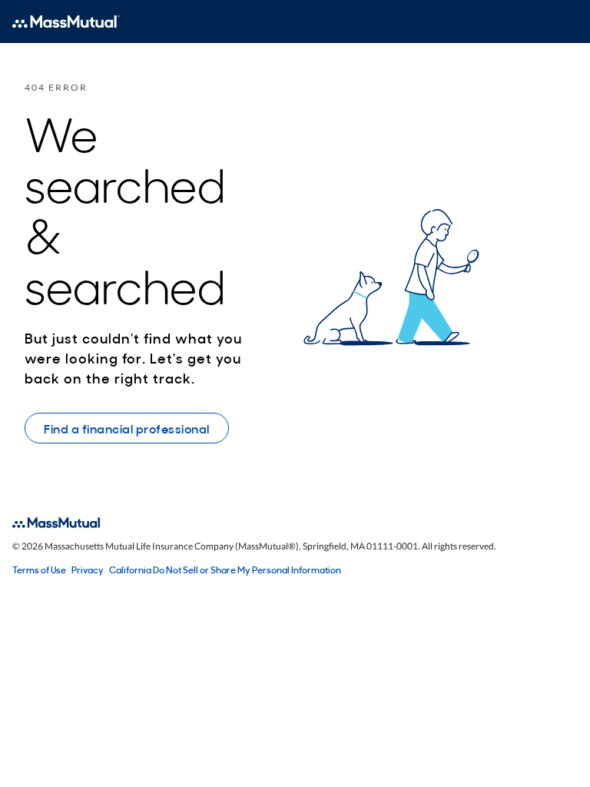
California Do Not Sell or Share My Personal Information (225, 569)
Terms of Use (39, 569)
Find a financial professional (127, 428)
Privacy (87, 569)
